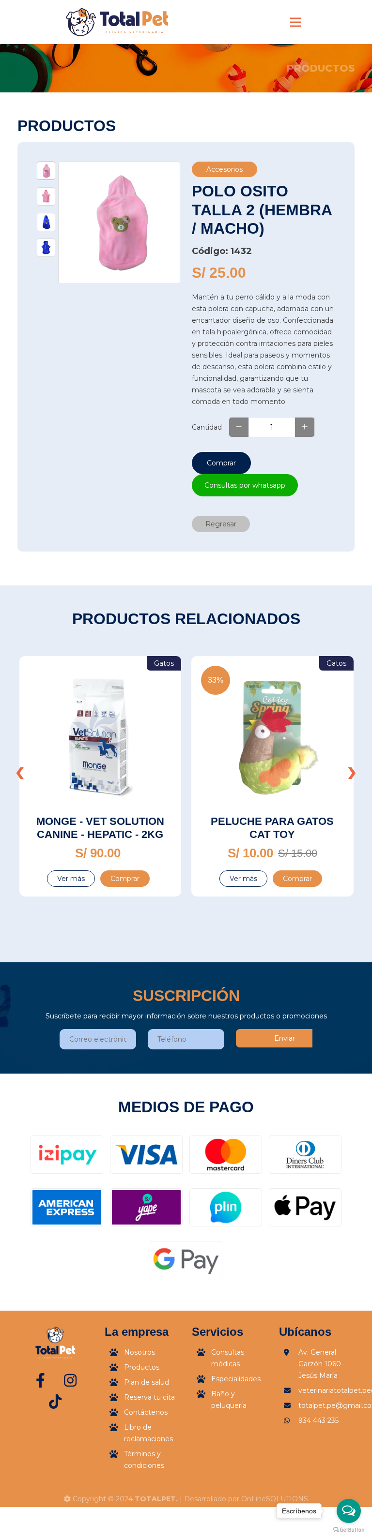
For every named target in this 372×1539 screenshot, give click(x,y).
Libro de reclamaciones (148, 1433)
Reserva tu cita (149, 1397)
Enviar (284, 1038)
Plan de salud (146, 1382)
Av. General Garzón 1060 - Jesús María (321, 1364)
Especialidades (236, 1379)
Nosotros (139, 1352)
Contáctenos (146, 1412)
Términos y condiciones (144, 1459)
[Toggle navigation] (295, 22)
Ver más (71, 878)
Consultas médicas (227, 1358)
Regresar (220, 524)
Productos (141, 1367)
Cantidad (207, 427)
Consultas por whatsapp (244, 485)
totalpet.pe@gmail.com (326, 1405)
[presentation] (20, 771)
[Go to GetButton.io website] (348, 1529)
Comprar (221, 463)
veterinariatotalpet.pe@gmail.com (326, 1390)
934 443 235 (318, 1420)
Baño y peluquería (229, 1400)
